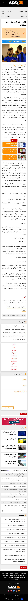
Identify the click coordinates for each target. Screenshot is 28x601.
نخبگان (23, 310)
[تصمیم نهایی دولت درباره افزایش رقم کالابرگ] (22, 157)
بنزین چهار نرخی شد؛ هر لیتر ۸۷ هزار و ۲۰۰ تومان (10, 151)
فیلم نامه (16, 577)
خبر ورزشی (14, 356)
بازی (19, 307)
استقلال (23, 307)
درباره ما (11, 583)
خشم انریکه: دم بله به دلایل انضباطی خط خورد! (14, 333)
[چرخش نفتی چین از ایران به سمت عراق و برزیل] (22, 433)
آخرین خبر (14, 358)
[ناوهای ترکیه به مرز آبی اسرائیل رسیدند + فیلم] (22, 463)
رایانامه (24, 385)
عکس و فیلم (13, 575)
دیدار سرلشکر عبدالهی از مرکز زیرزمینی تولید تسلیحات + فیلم (9, 448)
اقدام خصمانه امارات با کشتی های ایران (16, 529)
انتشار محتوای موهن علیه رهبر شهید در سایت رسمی (13, 300)
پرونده (10, 577)
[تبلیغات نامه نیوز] (14, 41)
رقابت (9, 307)
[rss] (19, 591)
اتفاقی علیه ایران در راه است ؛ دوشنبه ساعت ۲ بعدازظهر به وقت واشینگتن (14, 560)
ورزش (24, 575)
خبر (14, 348)
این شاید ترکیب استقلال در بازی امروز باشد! (15, 329)
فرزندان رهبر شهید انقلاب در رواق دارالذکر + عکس (13, 537)
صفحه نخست (24, 573)
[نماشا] (11, 591)
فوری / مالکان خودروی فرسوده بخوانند (11, 144)
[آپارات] (8, 591)
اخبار (14, 345)
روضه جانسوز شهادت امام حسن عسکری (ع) (15, 545)
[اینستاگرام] (16, 591)
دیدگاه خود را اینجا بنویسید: (20, 392)
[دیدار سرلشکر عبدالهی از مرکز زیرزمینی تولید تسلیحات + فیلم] (22, 447)
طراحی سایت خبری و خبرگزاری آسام (12, 599)
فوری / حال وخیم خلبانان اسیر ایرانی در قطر (15, 555)
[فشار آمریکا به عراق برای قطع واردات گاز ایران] (22, 456)
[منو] (1, 2)
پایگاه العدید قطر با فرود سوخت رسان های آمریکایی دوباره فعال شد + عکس (15, 520)
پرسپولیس (14, 361)
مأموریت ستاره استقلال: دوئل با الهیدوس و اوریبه (14, 336)
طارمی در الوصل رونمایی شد (9, 439)
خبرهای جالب (6, 575)
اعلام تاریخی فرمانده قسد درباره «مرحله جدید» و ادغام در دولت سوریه (14, 550)
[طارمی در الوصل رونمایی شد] (22, 440)
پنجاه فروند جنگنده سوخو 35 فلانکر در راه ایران (14, 303)
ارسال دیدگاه (7, 408)
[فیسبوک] (4, 16)
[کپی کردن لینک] (25, 315)
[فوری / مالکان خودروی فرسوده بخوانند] (22, 144)
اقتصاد (12, 573)
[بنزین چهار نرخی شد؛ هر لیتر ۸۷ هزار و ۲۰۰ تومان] (22, 151)
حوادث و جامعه (5, 573)
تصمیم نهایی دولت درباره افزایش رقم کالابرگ (11, 157)
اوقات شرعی (14, 579)
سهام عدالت (14, 367)
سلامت (19, 575)
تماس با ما (17, 583)
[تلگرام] (3, 16)
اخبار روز (14, 350)
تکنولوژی (22, 577)
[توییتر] (6, 16)
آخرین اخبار (14, 369)
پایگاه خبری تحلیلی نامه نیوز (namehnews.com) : (14, 65)
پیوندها (6, 577)
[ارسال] (8, 16)
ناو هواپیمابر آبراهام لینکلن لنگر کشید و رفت (15, 541)
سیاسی (17, 573)
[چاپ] (7, 16)
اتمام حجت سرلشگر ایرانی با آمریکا (17, 533)
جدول (14, 307)
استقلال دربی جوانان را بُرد (19, 339)
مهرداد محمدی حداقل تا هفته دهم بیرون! (16, 326)
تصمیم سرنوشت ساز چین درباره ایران (16, 525)
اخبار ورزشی (14, 353)
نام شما (24, 379)
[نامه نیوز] (16, 3)
